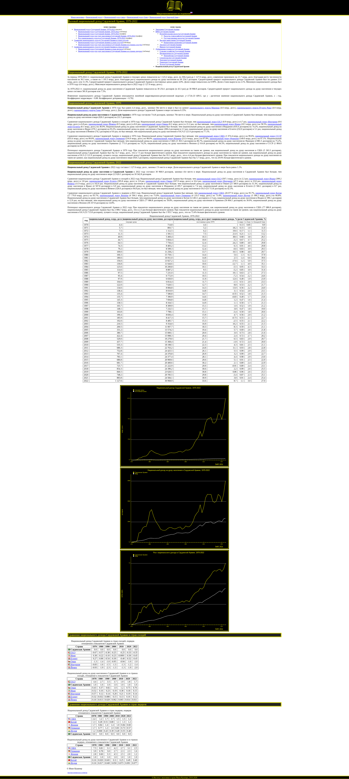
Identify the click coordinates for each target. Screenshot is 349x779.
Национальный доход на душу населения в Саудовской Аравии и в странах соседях (110, 45)
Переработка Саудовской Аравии (176, 56)
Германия (75, 728)
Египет (73, 658)
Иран (73, 655)
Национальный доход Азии (137, 17)
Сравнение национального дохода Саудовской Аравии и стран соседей (101, 40)
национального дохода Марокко (204, 108)
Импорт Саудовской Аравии (170, 47)
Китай (73, 722)
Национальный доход (94, 17)
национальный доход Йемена (102, 124)
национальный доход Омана (155, 124)
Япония (74, 725)
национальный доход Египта (103, 181)
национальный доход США (212, 136)
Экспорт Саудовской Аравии (171, 45)
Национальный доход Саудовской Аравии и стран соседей (100, 42)
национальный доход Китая (268, 193)
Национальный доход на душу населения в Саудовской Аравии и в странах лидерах (110, 51)
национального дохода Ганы (87, 110)
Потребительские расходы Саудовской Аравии (177, 34)
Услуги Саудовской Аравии (170, 64)
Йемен (73, 667)
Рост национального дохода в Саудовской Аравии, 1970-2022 (101, 38)
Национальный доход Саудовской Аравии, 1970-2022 (94, 29)
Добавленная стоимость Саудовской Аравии (172, 49)
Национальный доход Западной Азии (164, 17)
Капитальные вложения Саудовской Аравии (180, 42)
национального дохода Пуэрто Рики (254, 108)
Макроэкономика (77, 17)
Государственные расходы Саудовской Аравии (182, 38)
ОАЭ (72, 652)
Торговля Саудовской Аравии (171, 60)
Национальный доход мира (114, 17)
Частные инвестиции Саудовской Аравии (175, 40)
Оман (73, 661)
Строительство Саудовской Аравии (173, 58)
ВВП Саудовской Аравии (165, 32)
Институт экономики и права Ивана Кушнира (171, 778)
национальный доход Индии (236, 195)
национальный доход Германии (110, 138)
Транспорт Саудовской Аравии (171, 62)
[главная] (174, 10)
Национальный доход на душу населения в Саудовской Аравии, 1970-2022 (106, 36)
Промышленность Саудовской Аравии (174, 53)
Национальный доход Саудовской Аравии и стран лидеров (100, 49)
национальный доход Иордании (263, 122)
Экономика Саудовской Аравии (167, 29)
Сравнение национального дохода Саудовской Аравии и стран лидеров (101, 47)
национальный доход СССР (268, 136)
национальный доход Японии (167, 138)
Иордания (75, 664)
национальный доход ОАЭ (209, 122)
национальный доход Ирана (227, 124)
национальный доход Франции (224, 138)
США (73, 719)
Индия (73, 731)
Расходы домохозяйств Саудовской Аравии (180, 36)
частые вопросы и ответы (77, 773)
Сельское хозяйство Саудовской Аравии (175, 51)
